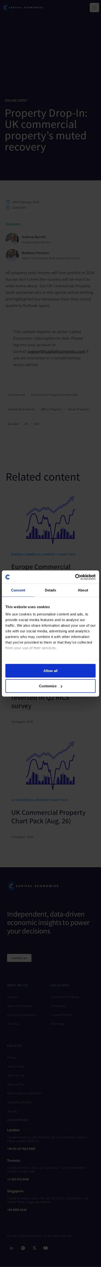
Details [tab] (50, 590)
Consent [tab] (18, 590)
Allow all (50, 670)
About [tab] (83, 590)
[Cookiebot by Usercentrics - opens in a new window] (75, 577)
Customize (48, 686)
